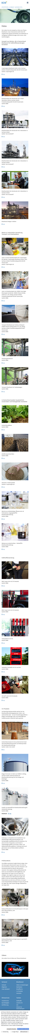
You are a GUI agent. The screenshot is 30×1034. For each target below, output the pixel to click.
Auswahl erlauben (11, 1029)
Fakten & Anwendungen (22, 985)
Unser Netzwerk (6, 989)
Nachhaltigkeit (5, 1003)
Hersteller (18, 993)
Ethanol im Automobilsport (20, 1007)
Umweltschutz (5, 1000)
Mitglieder (4, 987)
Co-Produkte (19, 991)
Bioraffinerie (19, 989)
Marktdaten (19, 987)
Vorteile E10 (19, 1003)
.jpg (4, 74)
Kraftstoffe (19, 1000)
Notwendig (5, 1031)
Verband (4, 985)
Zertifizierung (5, 1005)
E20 (17, 1005)
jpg (3, 749)
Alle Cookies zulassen (23, 1029)
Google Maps (15, 1031)
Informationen (23, 1031)
